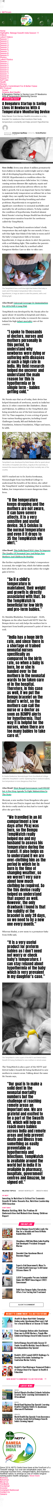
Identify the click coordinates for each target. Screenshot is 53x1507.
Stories (3, 84)
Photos (3, 57)
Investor (3, 1488)
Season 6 (4, 49)
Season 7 (4, 51)
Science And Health (11, 92)
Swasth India (42, 1191)
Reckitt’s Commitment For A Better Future (18, 86)
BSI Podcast (5, 88)
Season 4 (4, 45)
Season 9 (4, 55)
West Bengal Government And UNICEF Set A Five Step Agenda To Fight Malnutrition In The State (26, 791)
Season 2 (4, 41)
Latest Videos (6, 37)
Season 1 (4, 39)
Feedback (4, 1484)
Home (2, 31)
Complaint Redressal (9, 1490)
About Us (4, 1482)
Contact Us (5, 1492)
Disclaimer (5, 1486)
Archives (4, 1478)
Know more (34, 1476)
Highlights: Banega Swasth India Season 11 (19, 33)
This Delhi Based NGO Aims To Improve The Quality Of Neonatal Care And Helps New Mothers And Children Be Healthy (26, 553)
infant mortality (24, 321)
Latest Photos (6, 59)
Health (3, 82)
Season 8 (4, 53)
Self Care (4, 80)
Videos (3, 35)
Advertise (4, 1480)
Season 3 (4, 43)
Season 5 (4, 47)
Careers (3, 1494)
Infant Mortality (26, 1191)
